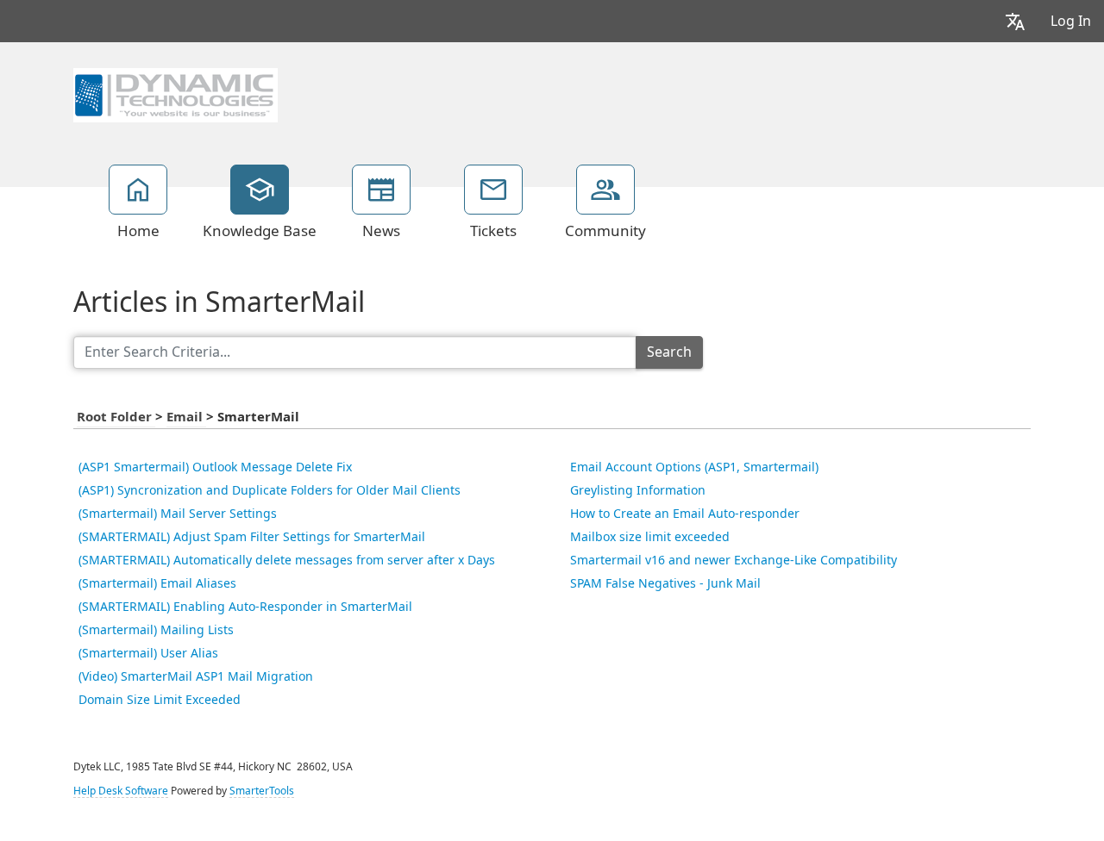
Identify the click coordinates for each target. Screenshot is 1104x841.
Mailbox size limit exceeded (650, 537)
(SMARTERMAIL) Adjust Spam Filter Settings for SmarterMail (251, 537)
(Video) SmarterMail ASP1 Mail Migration (195, 676)
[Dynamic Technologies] (175, 93)
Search (669, 352)
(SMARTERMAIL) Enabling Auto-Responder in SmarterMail (245, 607)
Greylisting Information (638, 490)
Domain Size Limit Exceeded (159, 700)
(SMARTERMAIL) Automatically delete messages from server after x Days (286, 560)
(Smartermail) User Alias (148, 653)
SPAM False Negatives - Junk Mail (665, 583)
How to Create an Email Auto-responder (685, 513)
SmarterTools (261, 791)
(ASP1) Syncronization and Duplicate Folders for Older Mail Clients (269, 490)
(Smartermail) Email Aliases (157, 583)
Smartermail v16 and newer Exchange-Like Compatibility (733, 560)
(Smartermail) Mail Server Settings (177, 513)
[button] (1015, 21)
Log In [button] (1071, 21)
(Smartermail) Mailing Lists (156, 630)
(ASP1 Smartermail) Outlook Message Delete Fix (215, 467)
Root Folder (116, 417)
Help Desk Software (120, 791)
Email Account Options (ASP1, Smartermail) (694, 467)
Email (186, 417)
